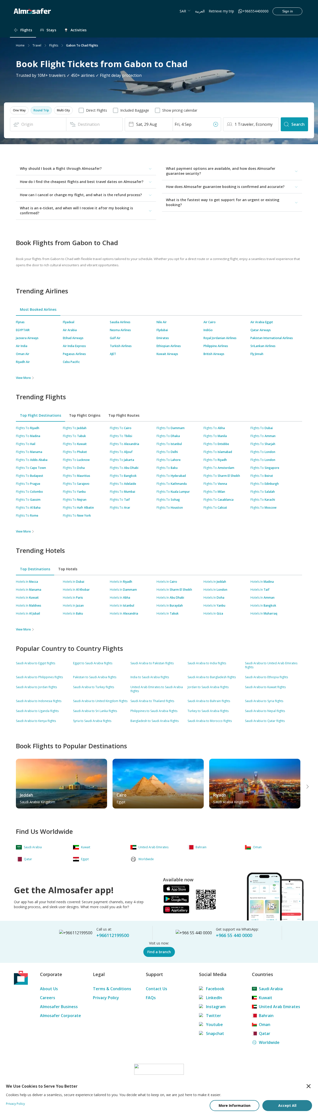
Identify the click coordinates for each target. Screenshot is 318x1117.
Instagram (216, 1006)
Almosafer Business (59, 1006)
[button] (19, 110)
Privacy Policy (106, 997)
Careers (47, 997)
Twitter (213, 1015)
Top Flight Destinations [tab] (40, 415)
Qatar (264, 1033)
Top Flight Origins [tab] (84, 415)
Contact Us (156, 988)
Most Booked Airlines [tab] (38, 309)
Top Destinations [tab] (35, 569)
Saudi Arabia (271, 988)
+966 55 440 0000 (234, 935)
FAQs (151, 997)
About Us (49, 988)
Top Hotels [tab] (67, 569)
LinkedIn (214, 997)
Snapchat (215, 1033)
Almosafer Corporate (60, 1015)
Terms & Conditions (112, 988)
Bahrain (266, 1015)
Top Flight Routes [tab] (123, 415)
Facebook (215, 988)
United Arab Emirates (279, 1006)
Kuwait (265, 997)
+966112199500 (112, 935)
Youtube (214, 1024)
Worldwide (269, 1042)
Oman (264, 1024)
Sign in (287, 11)
